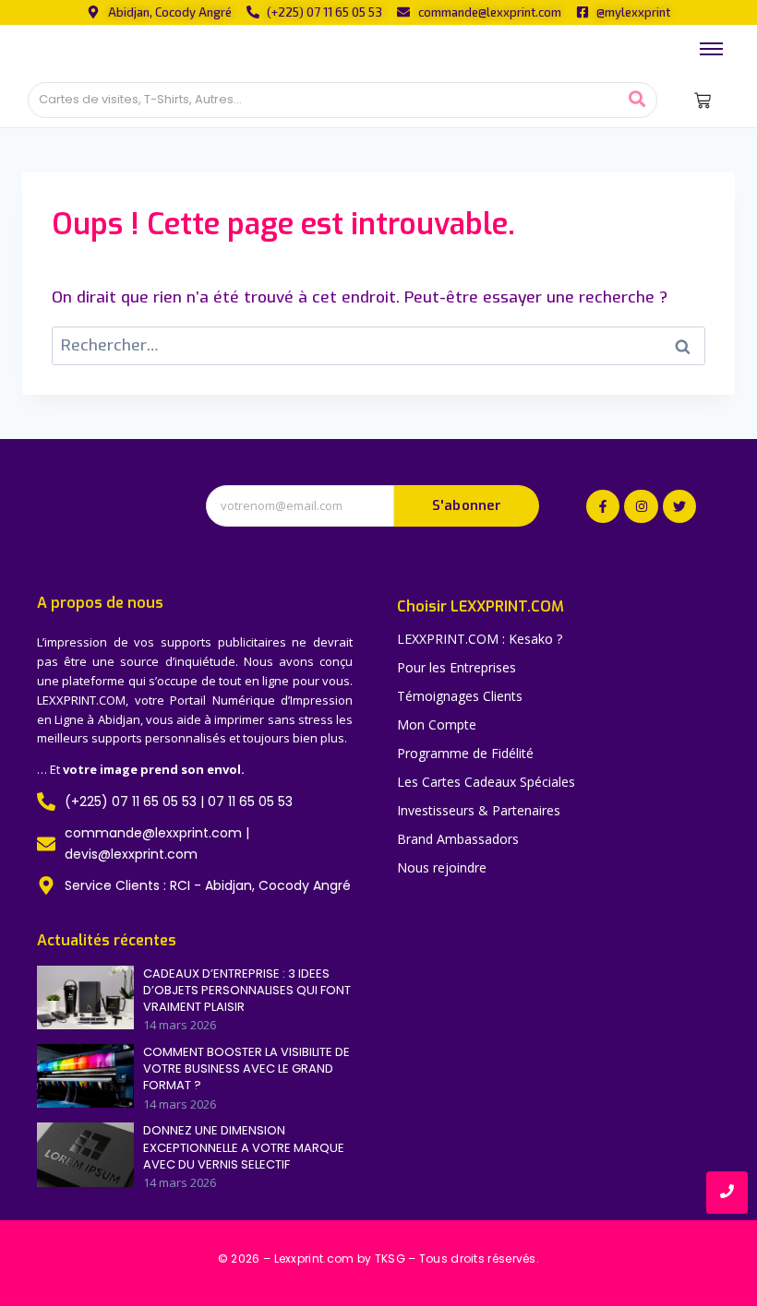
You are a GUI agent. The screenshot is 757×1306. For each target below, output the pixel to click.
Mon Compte (436, 724)
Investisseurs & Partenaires (478, 810)
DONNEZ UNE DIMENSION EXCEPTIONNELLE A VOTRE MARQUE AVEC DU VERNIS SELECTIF (243, 1147)
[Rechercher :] (378, 345)
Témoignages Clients (460, 696)
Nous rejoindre (442, 867)
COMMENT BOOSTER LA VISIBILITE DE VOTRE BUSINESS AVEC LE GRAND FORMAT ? (246, 1069)
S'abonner (467, 505)
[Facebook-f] (602, 506)
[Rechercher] (636, 100)
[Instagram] (640, 506)
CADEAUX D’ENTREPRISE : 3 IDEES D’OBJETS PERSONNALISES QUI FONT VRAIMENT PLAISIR (247, 990)
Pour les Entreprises (456, 667)
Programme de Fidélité (465, 753)
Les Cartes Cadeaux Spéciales (486, 781)
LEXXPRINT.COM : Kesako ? (479, 638)
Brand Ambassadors (458, 839)
